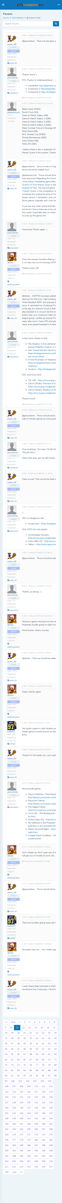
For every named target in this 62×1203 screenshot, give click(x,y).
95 (37, 1075)
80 (55, 1065)
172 (29, 1134)
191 (14, 1150)
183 (6, 1145)
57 (24, 1054)
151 (29, 1118)
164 (21, 1129)
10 (11, 1027)
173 (36, 1134)
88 (49, 1070)
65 (18, 1059)
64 (12, 1059)
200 (29, 1156)
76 (30, 1065)
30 (24, 1038)
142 (14, 1113)
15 (42, 1027)
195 (43, 1150)
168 (51, 1129)
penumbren (12, 77)
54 (6, 1054)
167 (43, 1129)
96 (43, 1075)
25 (49, 1032)
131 (36, 1102)
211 (6, 1166)
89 (55, 1070)
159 (36, 1124)
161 (51, 1124)
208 (36, 1161)
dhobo (10, 262)
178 (21, 1139)
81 (6, 1070)
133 (51, 1102)
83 (18, 1070)
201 (36, 1156)
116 (29, 1091)
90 (6, 1075)
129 (21, 1102)
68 (37, 1059)
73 (12, 1065)
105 (49, 1081)
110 (36, 1086)
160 (43, 1124)
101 (20, 1081)
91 (12, 1075)
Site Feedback (17, 18)
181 (43, 1139)
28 (12, 1038)
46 (12, 1049)
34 (49, 1038)
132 (43, 1102)
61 (49, 1054)
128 (14, 1102)
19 (12, 1032)
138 (36, 1107)
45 (6, 1049)
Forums (6, 18)
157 (21, 1124)
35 (55, 1038)
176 (6, 1139)
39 (24, 1043)
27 (6, 1038)
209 (43, 1161)
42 (43, 1043)
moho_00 (11, 44)
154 (51, 1118)
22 (30, 1032)
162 (6, 1129)
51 (43, 1049)
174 (43, 1134)
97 (49, 1075)
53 (55, 1049)
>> (21, 1172)
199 (21, 1156)
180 (36, 1139)
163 (14, 1129)
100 (13, 1081)
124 (36, 1097)
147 (51, 1113)
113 (6, 1091)
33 (43, 1038)
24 (43, 1032)
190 (6, 1150)
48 (24, 1049)
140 (51, 1107)
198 (14, 1156)
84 (24, 1070)
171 (21, 1134)
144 (29, 1113)
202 (43, 1156)
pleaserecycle (13, 112)
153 (43, 1118)
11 (17, 1027)
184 (14, 1145)
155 (6, 1124)
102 (27, 1081)
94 (30, 1075)
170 (14, 1134)
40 (30, 1043)
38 (18, 1043)
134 (6, 1107)
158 (29, 1124)
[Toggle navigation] (58, 5)
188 (43, 1145)
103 (35, 1081)
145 (36, 1113)
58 (30, 1054)
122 (21, 1097)
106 (6, 1086)
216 (43, 1166)
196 (51, 1150)
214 (29, 1166)
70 (49, 1059)
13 (29, 1027)
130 (29, 1102)
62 (55, 1054)
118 (43, 1091)
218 (6, 1172)
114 (14, 1091)
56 (18, 1054)
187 (36, 1145)
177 (14, 1139)
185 (21, 1145)
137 (29, 1107)
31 (30, 1038)
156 (14, 1124)
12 (23, 1027)
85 (30, 1070)
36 (6, 1043)
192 (21, 1150)
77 (37, 1065)
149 (14, 1118)
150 (21, 1118)
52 (49, 1049)
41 (37, 1043)
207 (29, 1161)
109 (29, 1086)
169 (6, 1134)
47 (18, 1049)
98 (55, 1075)
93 (24, 1075)
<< (6, 1022)
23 (37, 1032)
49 (30, 1049)
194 (36, 1150)
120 (6, 1097)
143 (21, 1113)
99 (6, 1081)
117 (36, 1091)
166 (36, 1129)
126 (51, 1097)
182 (51, 1139)
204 (6, 1161)
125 (43, 1097)
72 (6, 1065)
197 (6, 1156)
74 (18, 1065)
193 (29, 1150)
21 (24, 1032)
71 (55, 1059)
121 (14, 1097)
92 (18, 1075)
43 (49, 1043)
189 (51, 1145)
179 (29, 1139)
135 (14, 1107)
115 (21, 1091)
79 (49, 1065)
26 (55, 1032)
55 (12, 1054)
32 (37, 1038)
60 (43, 1054)
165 (29, 1129)
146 (43, 1113)
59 (37, 1054)
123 (29, 1097)
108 (21, 1086)
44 (55, 1043)
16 (48, 1027)
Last (14, 1172)
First (13, 1022)
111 (43, 1086)
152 (36, 1118)
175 (51, 1134)
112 (51, 1086)
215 (36, 1166)
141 (6, 1113)
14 (35, 1027)
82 (12, 1070)
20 (18, 1032)
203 (51, 1156)
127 (6, 1102)
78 (43, 1065)
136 (21, 1107)
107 (14, 1086)
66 (24, 1059)
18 (6, 1032)
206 (21, 1161)
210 (51, 1161)
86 (37, 1070)
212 (14, 1166)
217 (51, 1166)
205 (14, 1161)
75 (24, 1065)
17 (54, 1027)
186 (29, 1145)
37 (12, 1043)
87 (43, 1070)
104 (42, 1081)
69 (43, 1059)
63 (6, 1059)
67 (30, 1059)
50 (37, 1049)
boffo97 (11, 731)
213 (21, 1166)
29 (18, 1038)
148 (6, 1118)
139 (43, 1107)
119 (51, 1091)
